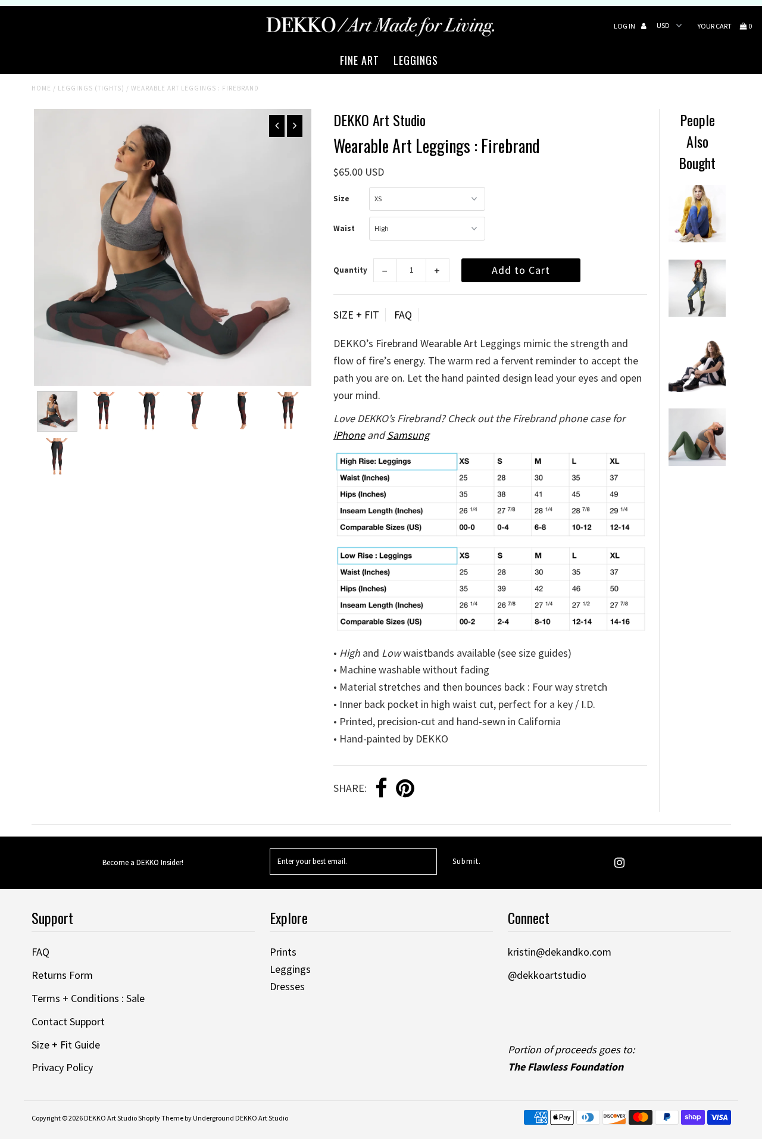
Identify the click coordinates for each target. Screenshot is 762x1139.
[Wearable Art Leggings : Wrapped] (697, 388)
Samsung (408, 435)
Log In (625, 25)
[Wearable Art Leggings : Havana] (697, 313)
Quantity (350, 270)
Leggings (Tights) (91, 88)
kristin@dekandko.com (559, 952)
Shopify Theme (160, 1117)
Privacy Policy (62, 1067)
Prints (283, 952)
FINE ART (359, 60)
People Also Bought (697, 141)
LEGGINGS (416, 60)
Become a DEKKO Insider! (142, 862)
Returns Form (62, 975)
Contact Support (68, 1021)
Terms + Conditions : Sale (88, 998)
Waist (344, 228)
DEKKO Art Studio (110, 1117)
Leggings (290, 969)
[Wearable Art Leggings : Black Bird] (697, 238)
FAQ (403, 315)
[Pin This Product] (405, 789)
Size (341, 199)
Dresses (287, 986)
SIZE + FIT (356, 315)
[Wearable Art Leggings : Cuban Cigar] (697, 462)
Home (41, 88)
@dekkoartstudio (547, 975)
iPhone (349, 435)
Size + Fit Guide (66, 1044)
